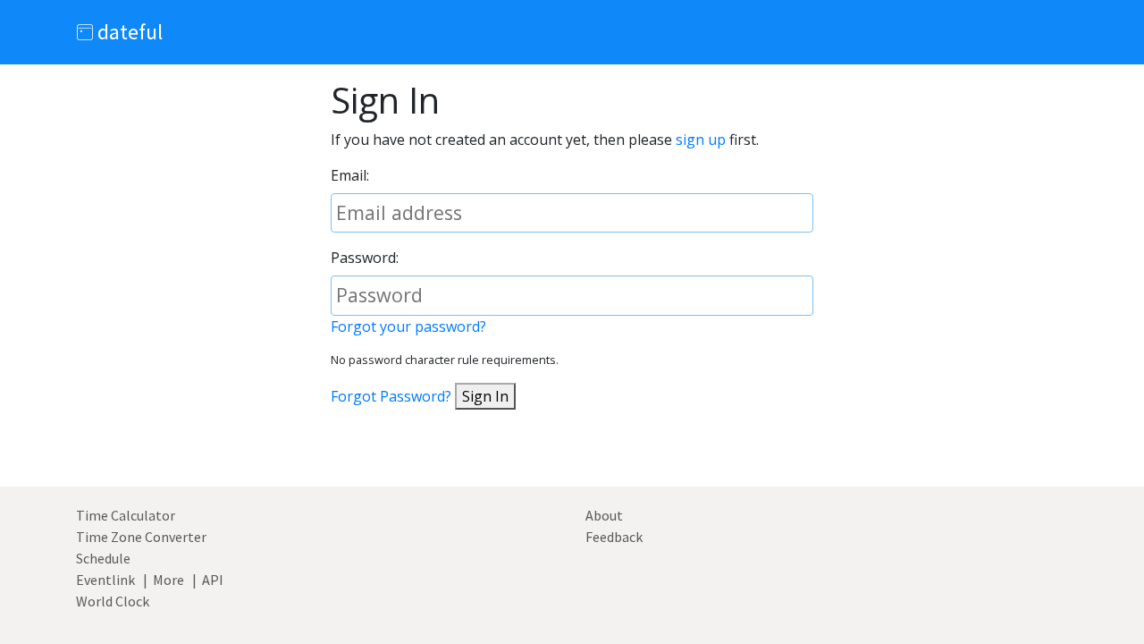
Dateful (128, 32)
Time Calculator (125, 515)
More (168, 580)
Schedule (103, 558)
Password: (365, 257)
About (604, 515)
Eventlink (105, 580)
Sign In (485, 396)
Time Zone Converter (141, 537)
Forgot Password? (391, 396)
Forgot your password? (408, 326)
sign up (701, 139)
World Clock (112, 601)
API (212, 580)
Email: (350, 175)
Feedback (614, 537)
